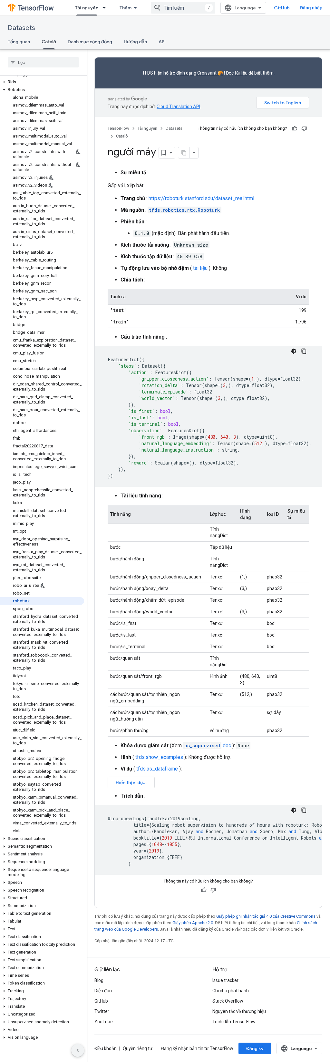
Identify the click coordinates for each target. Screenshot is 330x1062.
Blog (98, 980)
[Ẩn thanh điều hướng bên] (77, 1050)
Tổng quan (19, 42)
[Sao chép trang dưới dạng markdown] (184, 152)
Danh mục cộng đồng (90, 42)
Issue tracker (225, 980)
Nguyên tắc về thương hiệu (239, 1011)
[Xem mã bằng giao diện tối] (293, 351)
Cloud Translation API (178, 106)
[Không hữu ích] (304, 128)
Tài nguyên (86, 8)
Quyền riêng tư (137, 1048)
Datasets (21, 28)
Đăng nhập (311, 7)
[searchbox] (43, 62)
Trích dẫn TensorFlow (234, 1021)
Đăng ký (255, 1048)
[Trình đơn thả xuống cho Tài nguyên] (106, 7)
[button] (42, 82)
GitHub (282, 8)
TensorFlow (118, 128)
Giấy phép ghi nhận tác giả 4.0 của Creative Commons (265, 916)
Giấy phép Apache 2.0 (192, 922)
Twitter (101, 1011)
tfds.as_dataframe (157, 769)
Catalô (49, 42)
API (162, 42)
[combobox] (183, 8)
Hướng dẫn (135, 42)
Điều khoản (105, 1048)
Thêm (125, 8)
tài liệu (241, 73)
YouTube (103, 1021)
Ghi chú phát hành (230, 990)
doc (207, 745)
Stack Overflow (227, 1001)
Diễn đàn (103, 990)
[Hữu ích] (294, 128)
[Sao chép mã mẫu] (304, 351)
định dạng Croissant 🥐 (199, 73)
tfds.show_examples (159, 757)
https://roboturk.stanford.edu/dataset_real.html (201, 198)
